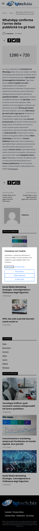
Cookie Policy (9, 267)
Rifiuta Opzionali (19, 275)
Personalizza (19, 271)
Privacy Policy (19, 267)
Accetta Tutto (19, 279)
